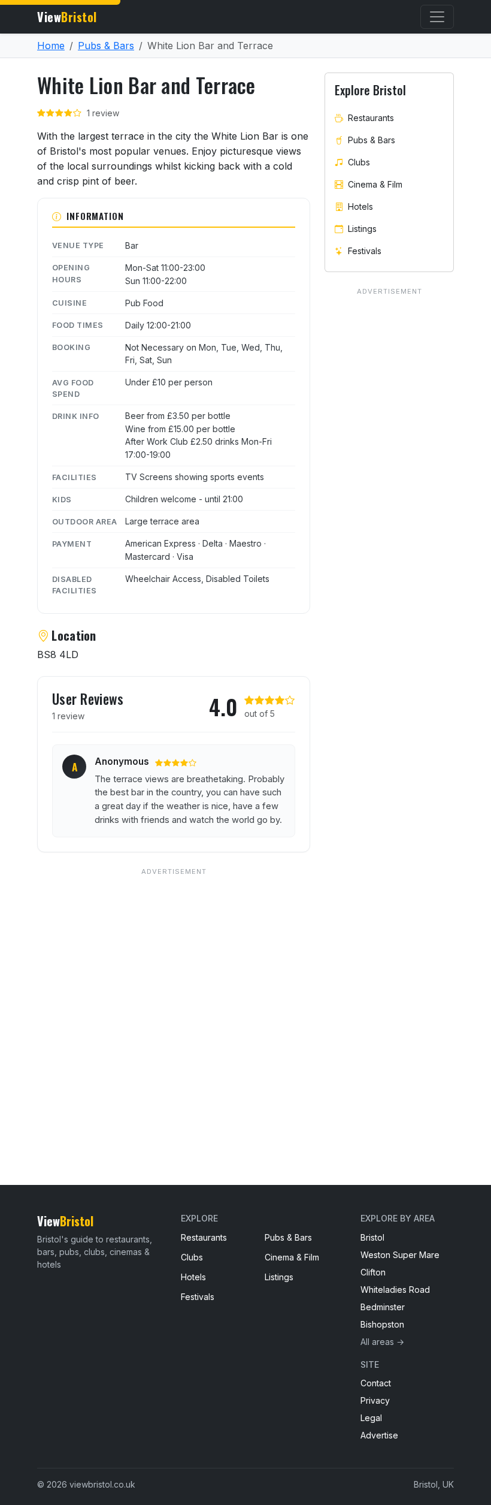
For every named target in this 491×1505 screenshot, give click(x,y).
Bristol (372, 1237)
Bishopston (382, 1324)
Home (51, 46)
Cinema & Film (375, 184)
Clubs (359, 162)
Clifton (373, 1272)
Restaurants (371, 118)
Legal (371, 1418)
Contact (375, 1383)
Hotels (360, 206)
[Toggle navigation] (437, 17)
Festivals (364, 251)
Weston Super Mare (400, 1255)
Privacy (375, 1400)
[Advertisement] (173, 1002)
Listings (362, 229)
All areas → (382, 1342)
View (67, 17)
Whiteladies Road (395, 1289)
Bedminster (382, 1307)
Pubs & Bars (106, 46)
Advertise (379, 1435)
